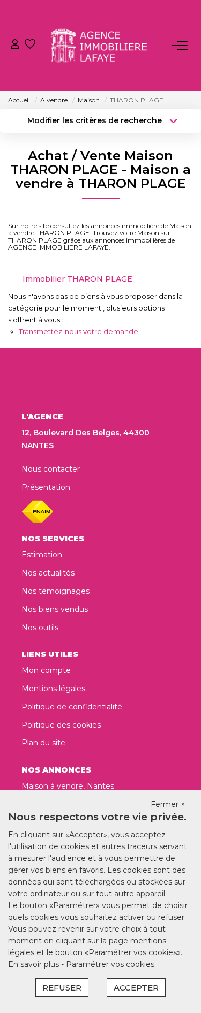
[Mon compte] (15, 45)
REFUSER (61, 987)
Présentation (45, 487)
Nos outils (39, 627)
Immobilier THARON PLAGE (77, 279)
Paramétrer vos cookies (110, 964)
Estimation (41, 555)
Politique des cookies (61, 725)
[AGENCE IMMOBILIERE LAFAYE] (103, 45)
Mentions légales (53, 688)
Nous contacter (50, 469)
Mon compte (46, 670)
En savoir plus (34, 964)
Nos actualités (48, 573)
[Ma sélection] (30, 45)
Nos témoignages (55, 591)
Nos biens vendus (54, 609)
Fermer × (168, 804)
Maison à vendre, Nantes (67, 786)
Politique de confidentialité (71, 707)
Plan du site (43, 742)
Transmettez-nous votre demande (78, 331)
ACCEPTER (136, 987)
